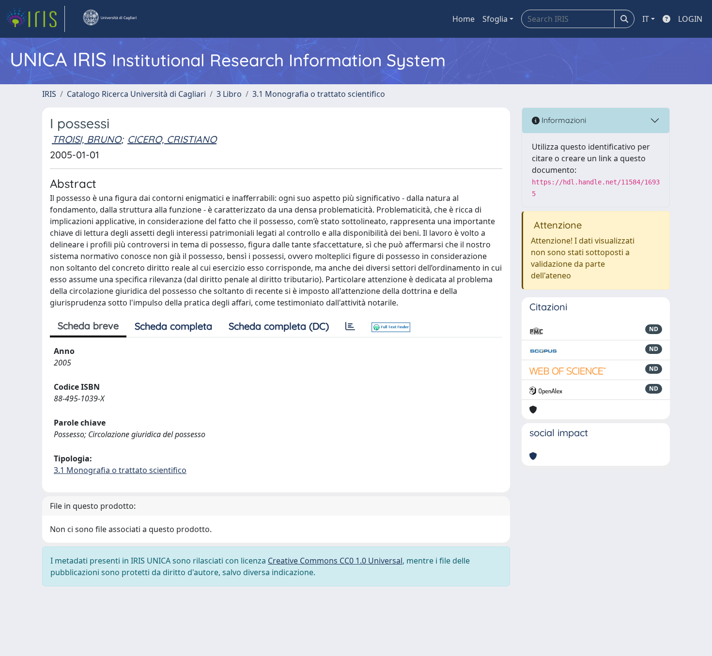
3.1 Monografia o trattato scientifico (318, 94)
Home (463, 19)
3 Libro (229, 94)
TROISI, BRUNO (86, 139)
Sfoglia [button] (495, 19)
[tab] (350, 326)
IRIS (49, 94)
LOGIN (690, 19)
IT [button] (645, 19)
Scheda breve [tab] (88, 326)
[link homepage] (35, 19)
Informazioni (563, 120)
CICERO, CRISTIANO (172, 139)
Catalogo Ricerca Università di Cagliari (136, 94)
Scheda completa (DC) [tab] (279, 326)
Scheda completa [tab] (173, 326)
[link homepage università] (109, 19)
